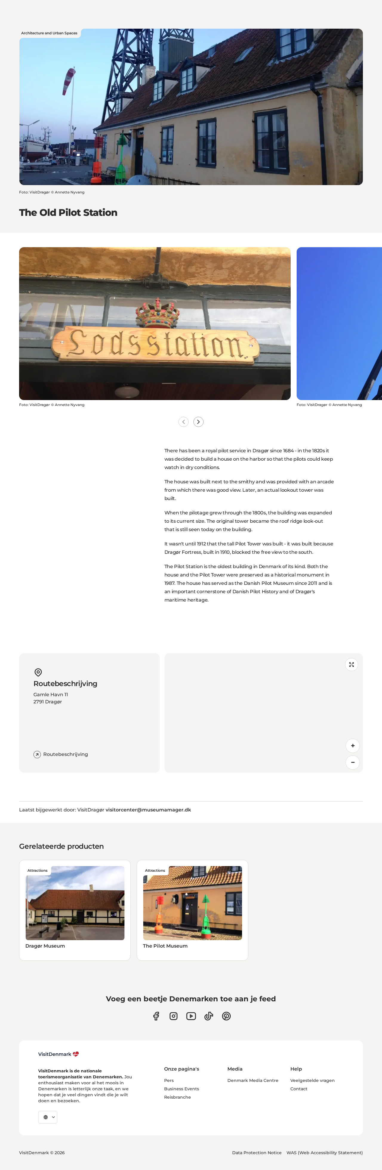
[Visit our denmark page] (156, 1016)
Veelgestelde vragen (312, 1080)
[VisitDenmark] (58, 1054)
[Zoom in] (353, 746)
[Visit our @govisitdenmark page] (209, 1016)
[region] (263, 713)
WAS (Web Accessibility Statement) (324, 1152)
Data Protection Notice (257, 1152)
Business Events (181, 1088)
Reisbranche (177, 1097)
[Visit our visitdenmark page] (191, 1016)
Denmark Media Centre (252, 1080)
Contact (298, 1088)
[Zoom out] (353, 762)
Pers (169, 1080)
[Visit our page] (173, 1016)
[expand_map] (351, 664)
